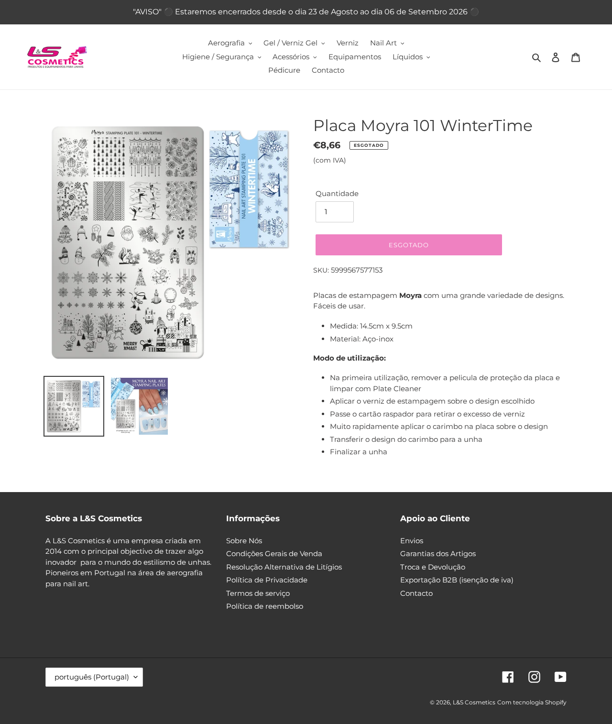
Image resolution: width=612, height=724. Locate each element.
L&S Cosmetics (474, 702)
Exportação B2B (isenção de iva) (457, 579)
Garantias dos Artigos (438, 553)
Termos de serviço (258, 593)
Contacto (416, 593)
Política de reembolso (264, 606)
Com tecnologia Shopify (532, 702)
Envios (411, 540)
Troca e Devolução (432, 566)
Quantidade (337, 193)
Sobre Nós (244, 540)
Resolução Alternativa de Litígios (284, 566)
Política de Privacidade (266, 579)
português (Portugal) (92, 676)
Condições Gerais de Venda (274, 553)
